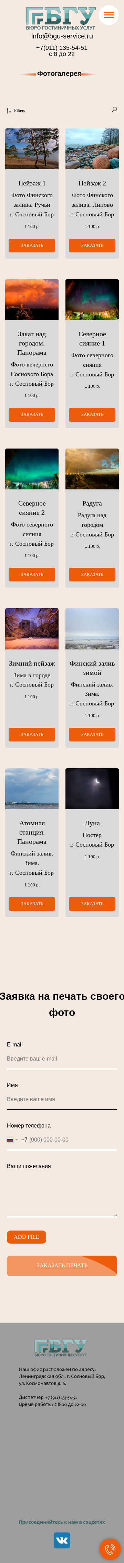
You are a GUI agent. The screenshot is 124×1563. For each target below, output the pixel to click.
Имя (12, 1085)
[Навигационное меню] (109, 15)
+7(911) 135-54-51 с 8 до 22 (61, 50)
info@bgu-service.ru (62, 36)
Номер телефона (29, 1126)
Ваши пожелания (29, 1166)
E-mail (15, 1044)
